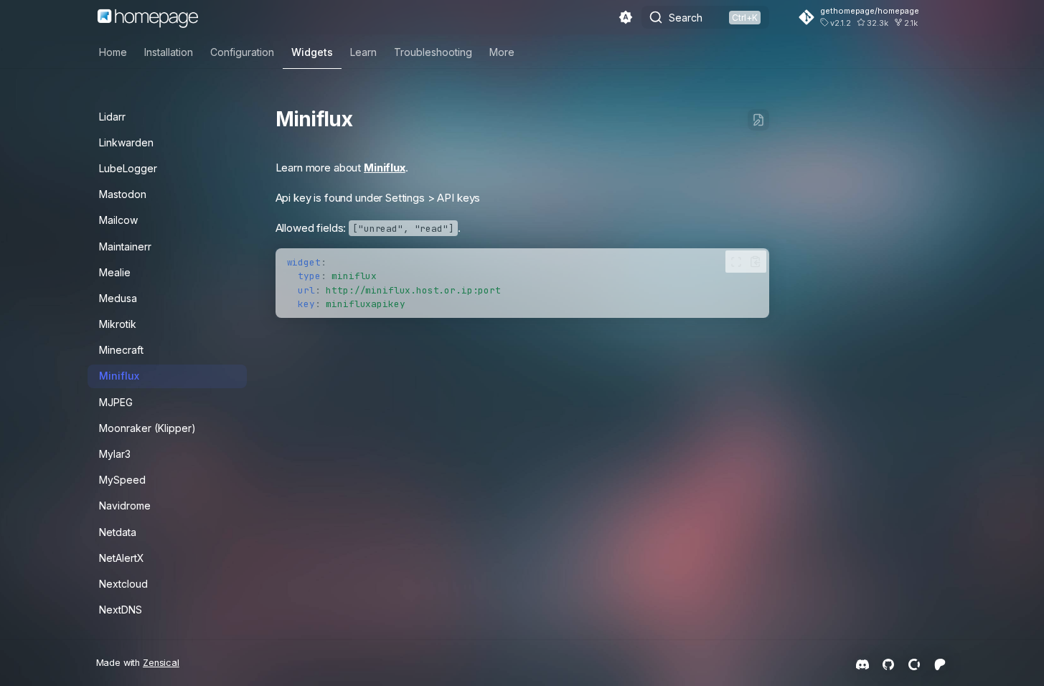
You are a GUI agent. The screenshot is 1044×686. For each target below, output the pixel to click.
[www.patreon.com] (939, 663)
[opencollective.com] (914, 663)
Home (113, 52)
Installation (168, 52)
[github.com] (888, 663)
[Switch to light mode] (626, 17)
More (501, 52)
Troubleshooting (433, 52)
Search (685, 17)
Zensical (161, 662)
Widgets (312, 52)
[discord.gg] (862, 663)
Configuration (242, 52)
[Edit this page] (758, 120)
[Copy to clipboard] (755, 261)
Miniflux (384, 167)
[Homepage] (147, 17)
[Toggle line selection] (736, 261)
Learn (363, 52)
